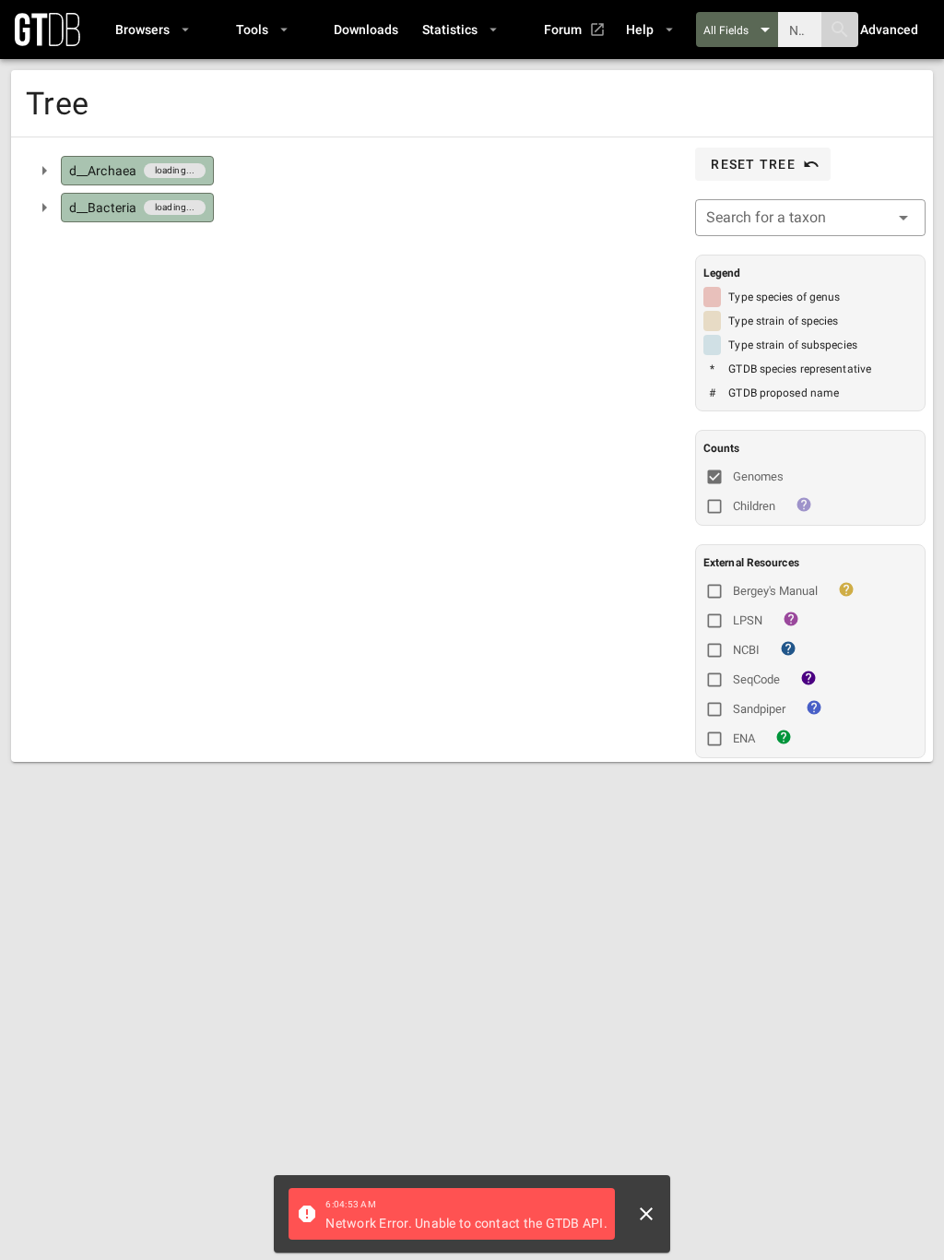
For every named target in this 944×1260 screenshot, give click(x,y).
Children (754, 506)
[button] (151, 29)
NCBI (746, 650)
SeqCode (756, 679)
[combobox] (810, 217)
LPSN (747, 620)
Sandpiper (759, 709)
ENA (744, 738)
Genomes (758, 476)
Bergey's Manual (775, 591)
